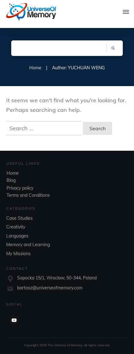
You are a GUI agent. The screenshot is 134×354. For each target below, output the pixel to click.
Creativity (15, 227)
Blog (11, 180)
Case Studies (19, 218)
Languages (17, 236)
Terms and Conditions (28, 195)
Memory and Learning (28, 244)
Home (13, 173)
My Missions (18, 253)
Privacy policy (20, 188)
